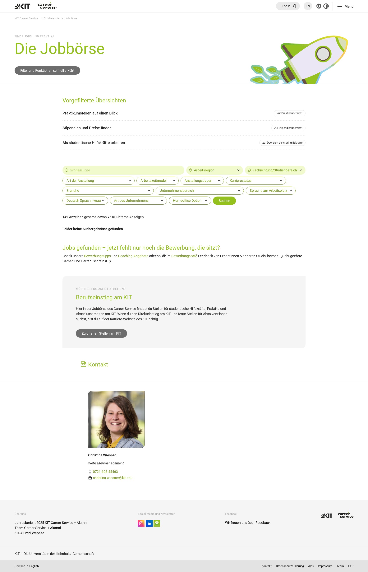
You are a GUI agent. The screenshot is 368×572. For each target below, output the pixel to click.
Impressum (325, 566)
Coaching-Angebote (133, 256)
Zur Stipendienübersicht (288, 127)
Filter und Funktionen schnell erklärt (47, 70)
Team (340, 566)
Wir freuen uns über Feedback (247, 523)
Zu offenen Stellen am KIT (101, 333)
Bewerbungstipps (97, 256)
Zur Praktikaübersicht (289, 113)
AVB (311, 566)
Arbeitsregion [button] (204, 170)
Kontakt (267, 566)
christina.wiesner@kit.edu (112, 478)
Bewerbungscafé (184, 256)
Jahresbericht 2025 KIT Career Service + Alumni (51, 523)
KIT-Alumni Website (29, 533)
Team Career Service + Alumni (38, 528)
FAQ (350, 566)
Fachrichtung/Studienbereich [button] (275, 170)
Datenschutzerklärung (290, 566)
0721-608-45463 (105, 472)
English (34, 566)
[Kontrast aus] (326, 6)
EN (308, 6)
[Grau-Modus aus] (318, 6)
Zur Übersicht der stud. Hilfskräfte (282, 142)
